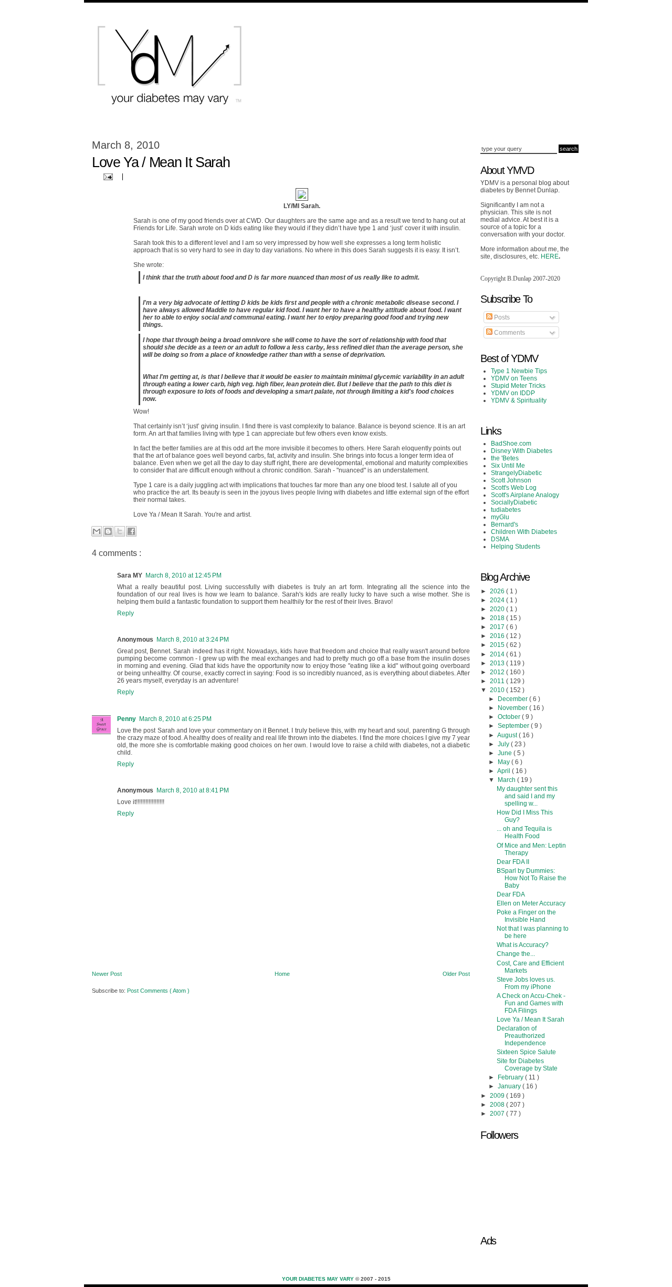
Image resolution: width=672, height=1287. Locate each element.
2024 (498, 600)
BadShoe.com (511, 443)
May (504, 762)
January (510, 1086)
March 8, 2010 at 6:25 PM (175, 719)
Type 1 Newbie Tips (519, 371)
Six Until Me (508, 465)
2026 (498, 591)
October (510, 716)
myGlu (500, 517)
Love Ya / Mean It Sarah (530, 1019)
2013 (498, 663)
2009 (498, 1095)
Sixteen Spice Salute (526, 1052)
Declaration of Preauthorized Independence (521, 1036)
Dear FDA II (513, 862)
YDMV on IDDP (513, 393)
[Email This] (96, 531)
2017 (498, 627)
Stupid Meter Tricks (518, 385)
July (504, 744)
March (507, 780)
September (514, 725)
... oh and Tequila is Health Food (524, 832)
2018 (498, 618)
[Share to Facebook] (131, 531)
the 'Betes (505, 458)
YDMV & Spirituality (519, 400)
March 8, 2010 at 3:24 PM (192, 639)
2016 (498, 636)
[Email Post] (107, 176)
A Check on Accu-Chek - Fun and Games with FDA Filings (531, 1003)
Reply (125, 613)
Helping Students (515, 546)
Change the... (516, 953)
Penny (126, 719)
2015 (498, 644)
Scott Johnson (511, 480)
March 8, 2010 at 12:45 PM (183, 575)
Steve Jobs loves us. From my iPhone (526, 983)
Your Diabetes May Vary (318, 1279)
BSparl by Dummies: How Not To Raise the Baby (531, 878)
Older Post (456, 974)
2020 (498, 609)
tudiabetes (506, 509)
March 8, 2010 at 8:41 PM (192, 790)
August (508, 735)
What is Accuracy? (523, 945)
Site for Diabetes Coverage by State (527, 1064)
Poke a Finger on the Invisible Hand (526, 916)
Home (282, 974)
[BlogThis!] (108, 531)
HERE (550, 256)
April (504, 771)
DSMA (500, 539)
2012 (498, 672)
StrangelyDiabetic (516, 473)
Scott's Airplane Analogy (525, 495)
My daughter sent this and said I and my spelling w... (527, 796)
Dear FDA (511, 894)
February (511, 1077)
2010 (498, 690)
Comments (508, 332)
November (513, 708)
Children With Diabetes (524, 532)
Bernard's (504, 524)
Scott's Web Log (514, 487)
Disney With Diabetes (521, 451)
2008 (498, 1104)
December (513, 699)
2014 (498, 654)
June (505, 753)
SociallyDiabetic (514, 502)
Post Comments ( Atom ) (158, 990)
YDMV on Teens (514, 378)
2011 (498, 681)
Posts (501, 317)
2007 (498, 1113)
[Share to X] (119, 531)
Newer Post (107, 974)
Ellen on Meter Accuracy (531, 903)
